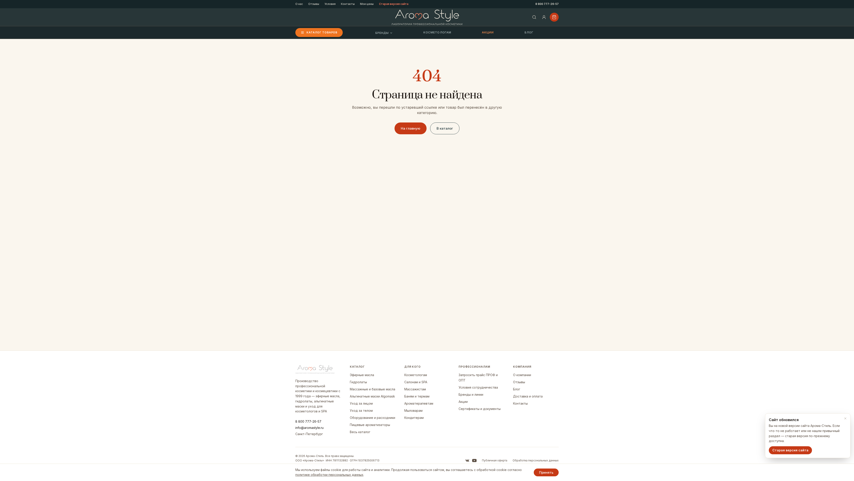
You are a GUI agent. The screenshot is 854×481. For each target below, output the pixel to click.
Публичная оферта (494, 460)
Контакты (348, 4)
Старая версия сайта (393, 4)
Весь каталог (360, 432)
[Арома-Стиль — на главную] (427, 17)
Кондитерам (414, 418)
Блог (529, 32)
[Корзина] (554, 17)
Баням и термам (416, 396)
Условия (330, 4)
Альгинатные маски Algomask (372, 396)
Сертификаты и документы (480, 409)
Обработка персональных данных (536, 460)
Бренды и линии (471, 394)
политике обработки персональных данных (329, 475)
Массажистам (415, 389)
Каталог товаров (321, 32)
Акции (488, 32)
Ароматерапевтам (418, 403)
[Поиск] (534, 17)
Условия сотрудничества (478, 387)
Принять (546, 472)
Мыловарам (413, 410)
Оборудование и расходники (372, 418)
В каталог (445, 128)
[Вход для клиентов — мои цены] (544, 17)
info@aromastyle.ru (309, 428)
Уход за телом (361, 410)
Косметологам (437, 32)
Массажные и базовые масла (372, 389)
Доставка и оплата (528, 396)
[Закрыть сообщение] (845, 418)
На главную (410, 128)
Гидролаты (358, 382)
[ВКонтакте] (467, 460)
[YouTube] (474, 460)
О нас (299, 4)
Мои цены (367, 4)
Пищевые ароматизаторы (370, 425)
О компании (522, 375)
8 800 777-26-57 (547, 4)
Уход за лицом (361, 403)
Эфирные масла (362, 375)
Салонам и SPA (415, 382)
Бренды (382, 33)
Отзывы (313, 4)
